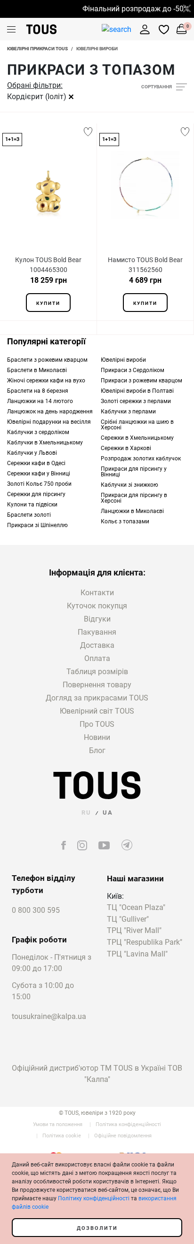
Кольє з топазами (125, 521)
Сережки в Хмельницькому (137, 438)
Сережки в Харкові (126, 448)
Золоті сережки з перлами (136, 401)
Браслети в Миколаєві (37, 370)
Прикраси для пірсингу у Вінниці (134, 471)
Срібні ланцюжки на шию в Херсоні (137, 424)
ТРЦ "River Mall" (134, 931)
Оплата (97, 658)
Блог (97, 750)
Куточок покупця (97, 605)
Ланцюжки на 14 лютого (40, 401)
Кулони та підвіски (32, 504)
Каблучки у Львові (32, 453)
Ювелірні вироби (123, 360)
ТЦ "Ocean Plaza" (136, 908)
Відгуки (97, 618)
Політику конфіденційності (93, 1198)
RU (86, 812)
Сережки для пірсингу (36, 494)
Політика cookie (61, 1136)
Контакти (97, 592)
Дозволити (97, 1228)
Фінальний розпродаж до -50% (132, 8)
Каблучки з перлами (128, 411)
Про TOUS (97, 724)
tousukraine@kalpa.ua (49, 1016)
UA (108, 812)
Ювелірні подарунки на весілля (49, 422)
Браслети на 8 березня (37, 391)
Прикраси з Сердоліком (132, 370)
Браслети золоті (29, 515)
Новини (97, 737)
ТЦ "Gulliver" (128, 920)
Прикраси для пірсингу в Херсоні (134, 498)
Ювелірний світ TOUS (97, 711)
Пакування (97, 632)
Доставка (97, 645)
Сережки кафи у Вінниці (38, 473)
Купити (48, 303)
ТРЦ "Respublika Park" (144, 943)
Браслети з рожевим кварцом (47, 360)
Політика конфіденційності (128, 1124)
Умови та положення (57, 1124)
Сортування (156, 86)
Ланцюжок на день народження (50, 411)
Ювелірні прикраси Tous (37, 48)
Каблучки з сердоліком (38, 432)
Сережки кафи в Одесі (36, 463)
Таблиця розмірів (97, 671)
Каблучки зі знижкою (129, 485)
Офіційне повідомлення (123, 1136)
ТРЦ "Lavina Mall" (137, 954)
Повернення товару (97, 684)
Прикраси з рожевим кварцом (141, 380)
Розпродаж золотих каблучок (141, 458)
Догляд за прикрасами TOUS (97, 697)
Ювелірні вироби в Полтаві (137, 391)
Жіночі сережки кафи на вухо (46, 380)
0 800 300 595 (36, 910)
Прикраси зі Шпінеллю (37, 525)
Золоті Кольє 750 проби (39, 484)
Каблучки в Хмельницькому (45, 442)
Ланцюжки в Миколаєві (132, 511)
